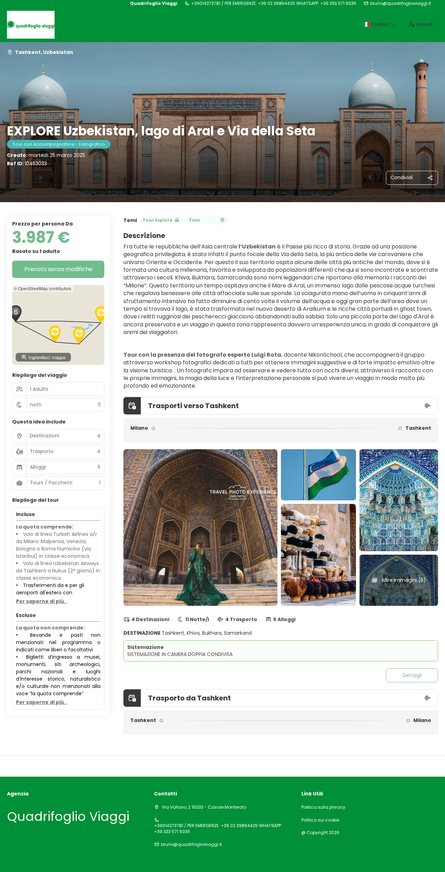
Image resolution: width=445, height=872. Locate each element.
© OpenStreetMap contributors (42, 288)
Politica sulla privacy (323, 807)
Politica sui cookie (320, 820)
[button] (16, 313)
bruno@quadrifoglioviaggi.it (400, 3)
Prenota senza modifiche (58, 269)
